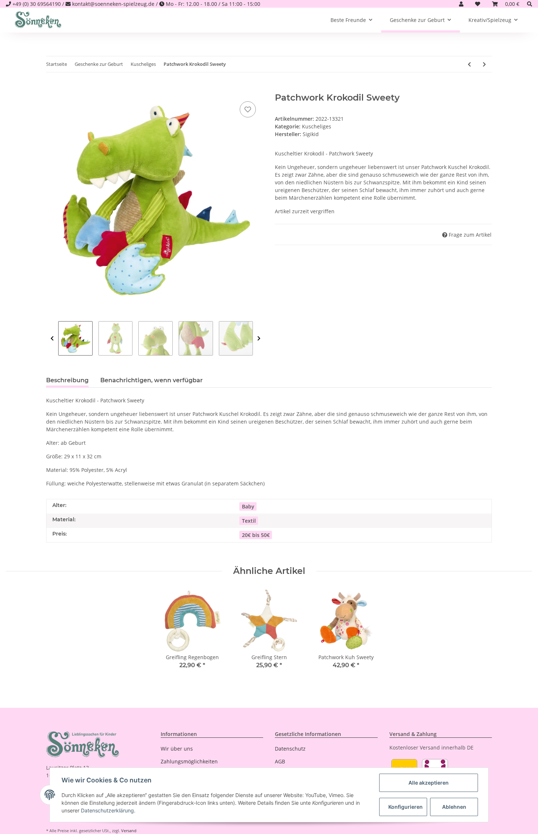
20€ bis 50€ (256, 534)
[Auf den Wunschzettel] (248, 109)
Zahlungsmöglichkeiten (189, 761)
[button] (461, 4)
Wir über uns (177, 748)
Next (259, 338)
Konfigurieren (405, 807)
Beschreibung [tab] (67, 380)
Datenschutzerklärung (107, 810)
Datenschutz (290, 748)
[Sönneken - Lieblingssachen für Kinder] (38, 20)
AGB (280, 761)
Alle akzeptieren (428, 782)
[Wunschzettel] (477, 4)
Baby (248, 506)
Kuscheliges (316, 126)
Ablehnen (454, 807)
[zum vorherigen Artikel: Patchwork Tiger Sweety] (469, 64)
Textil (249, 520)
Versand (129, 830)
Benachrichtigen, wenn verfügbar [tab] (151, 380)
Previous (52, 338)
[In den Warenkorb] (52, 88)
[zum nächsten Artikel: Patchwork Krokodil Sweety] (484, 64)
